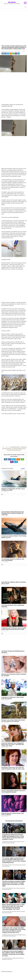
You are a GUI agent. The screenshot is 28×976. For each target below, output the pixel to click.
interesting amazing (15, 447)
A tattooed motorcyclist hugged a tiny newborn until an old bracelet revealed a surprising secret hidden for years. (13, 953)
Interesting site (12, 2)
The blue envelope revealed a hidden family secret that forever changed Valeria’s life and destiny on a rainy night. (13, 883)
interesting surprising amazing (14, 450)
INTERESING (17, 51)
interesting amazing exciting (19, 448)
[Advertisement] (14, 27)
